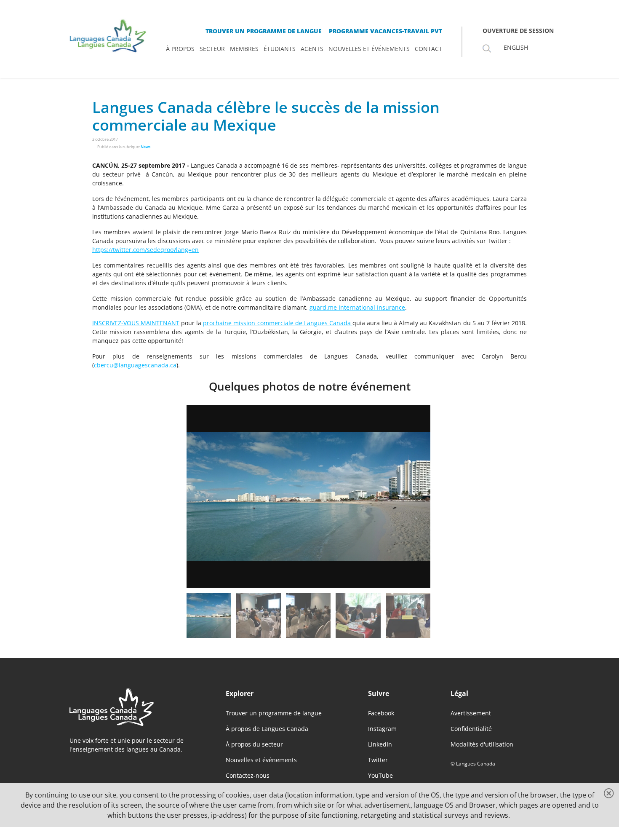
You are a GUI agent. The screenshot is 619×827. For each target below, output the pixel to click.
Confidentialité (471, 729)
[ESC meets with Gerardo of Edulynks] (408, 615)
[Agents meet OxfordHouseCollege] (358, 615)
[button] (248, 496)
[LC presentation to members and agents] (258, 615)
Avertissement (471, 713)
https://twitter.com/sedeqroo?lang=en (145, 250)
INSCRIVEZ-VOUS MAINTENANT (135, 323)
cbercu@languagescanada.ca (135, 365)
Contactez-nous (247, 775)
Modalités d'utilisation (482, 744)
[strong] (180, 48)
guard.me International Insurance (357, 307)
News (145, 147)
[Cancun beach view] (209, 615)
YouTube (380, 775)
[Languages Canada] (134, 707)
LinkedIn (380, 744)
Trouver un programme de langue (274, 713)
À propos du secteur (254, 744)
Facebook (381, 713)
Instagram (382, 729)
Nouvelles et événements (261, 760)
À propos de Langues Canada (267, 729)
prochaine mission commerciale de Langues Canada (277, 323)
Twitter (378, 760)
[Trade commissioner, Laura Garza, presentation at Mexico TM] (308, 615)
